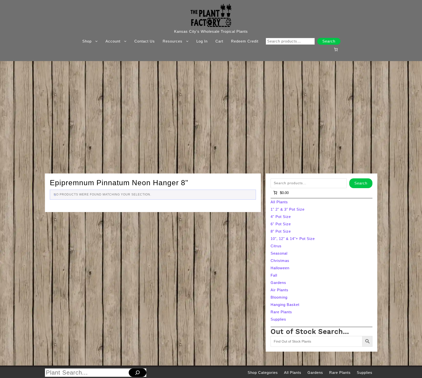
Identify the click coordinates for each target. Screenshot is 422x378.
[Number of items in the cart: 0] (335, 49)
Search (328, 41)
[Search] (137, 372)
